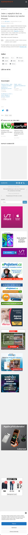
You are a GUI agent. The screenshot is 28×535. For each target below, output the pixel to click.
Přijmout (14, 523)
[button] (26, 513)
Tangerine (3, 26)
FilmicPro (16, 31)
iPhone (6, 115)
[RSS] (24, 183)
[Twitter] (21, 183)
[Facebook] (17, 183)
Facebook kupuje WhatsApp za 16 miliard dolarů (6, 132)
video (10, 115)
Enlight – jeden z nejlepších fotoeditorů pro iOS (20, 86)
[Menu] (26, 2)
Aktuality (4, 9)
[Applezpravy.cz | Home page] (9, 2)
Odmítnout (14, 527)
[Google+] (19, 183)
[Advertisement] (14, 5)
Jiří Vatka (7, 21)
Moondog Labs (23, 46)
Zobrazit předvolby (14, 531)
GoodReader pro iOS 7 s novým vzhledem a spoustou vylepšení (6, 95)
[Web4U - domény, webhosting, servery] (10, 392)
